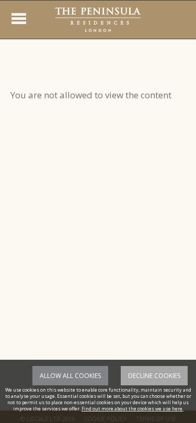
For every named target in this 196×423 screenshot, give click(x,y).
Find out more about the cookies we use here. (132, 408)
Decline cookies (154, 375)
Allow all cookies (70, 375)
